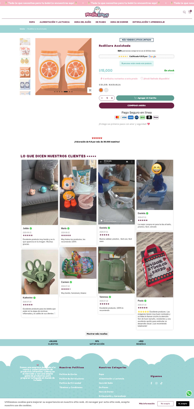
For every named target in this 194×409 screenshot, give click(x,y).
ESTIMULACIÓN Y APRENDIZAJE (149, 22)
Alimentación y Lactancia (111, 379)
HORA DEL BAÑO (82, 22)
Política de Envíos (68, 374)
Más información (147, 404)
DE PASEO (101, 22)
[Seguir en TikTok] (161, 383)
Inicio (22, 29)
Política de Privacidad (70, 383)
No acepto (165, 404)
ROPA (32, 22)
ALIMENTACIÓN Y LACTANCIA (55, 22)
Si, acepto (182, 404)
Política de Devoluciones (71, 379)
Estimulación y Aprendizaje (112, 396)
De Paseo (103, 387)
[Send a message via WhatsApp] (189, 393)
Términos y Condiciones (70, 387)
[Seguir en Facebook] (151, 383)
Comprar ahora (136, 105)
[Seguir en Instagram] (156, 383)
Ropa (101, 374)
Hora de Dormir (106, 392)
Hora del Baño (106, 383)
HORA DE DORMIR (119, 22)
